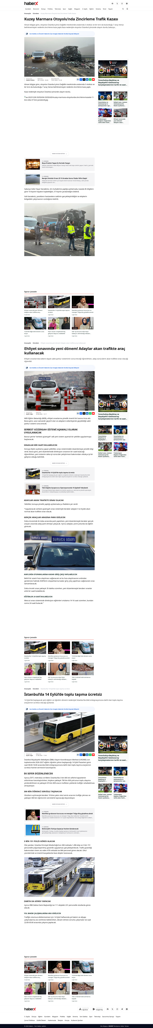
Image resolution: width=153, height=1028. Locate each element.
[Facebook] (112, 3)
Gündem (36, 13)
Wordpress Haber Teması (121, 1026)
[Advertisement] (59, 275)
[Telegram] (122, 1009)
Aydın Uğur (29, 414)
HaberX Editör (30, 80)
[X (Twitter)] (117, 3)
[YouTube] (93, 79)
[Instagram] (122, 3)
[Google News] (77, 79)
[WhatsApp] (90, 79)
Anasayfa (27, 13)
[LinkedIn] (127, 3)
